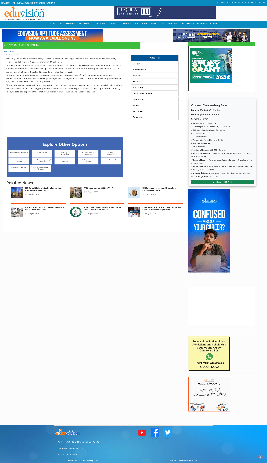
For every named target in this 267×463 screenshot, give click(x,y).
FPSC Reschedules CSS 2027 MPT (98, 188)
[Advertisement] (64, 115)
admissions (113, 23)
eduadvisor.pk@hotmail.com (71, 448)
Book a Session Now (222, 182)
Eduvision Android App (68, 454)
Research (137, 81)
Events (136, 105)
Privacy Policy (92, 461)
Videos (240, 2)
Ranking (127, 23)
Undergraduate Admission (19, 152)
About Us (249, 2)
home (52, 23)
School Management (142, 93)
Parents (136, 75)
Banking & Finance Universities (88, 160)
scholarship (141, 23)
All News (137, 64)
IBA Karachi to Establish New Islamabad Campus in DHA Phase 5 (43, 189)
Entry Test (173, 23)
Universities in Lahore (111, 160)
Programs (84, 23)
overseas (202, 23)
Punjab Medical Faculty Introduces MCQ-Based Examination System (102, 208)
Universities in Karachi (18, 167)
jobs (162, 23)
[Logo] (92, 431)
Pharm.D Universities (19, 160)
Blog (217, 2)
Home (6, 51)
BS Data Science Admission (88, 153)
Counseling (138, 87)
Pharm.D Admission (110, 153)
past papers (188, 23)
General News (139, 70)
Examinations (139, 111)
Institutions (99, 23)
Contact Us (260, 2)
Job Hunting (138, 99)
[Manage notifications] (260, 457)
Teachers (137, 117)
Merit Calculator (228, 2)
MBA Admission (42, 152)
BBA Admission (64, 160)
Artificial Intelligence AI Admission (40, 168)
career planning (67, 23)
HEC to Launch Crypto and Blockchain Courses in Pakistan (159, 189)
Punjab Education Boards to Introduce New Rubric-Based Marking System (161, 208)
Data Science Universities (65, 153)
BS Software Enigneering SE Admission (42, 160)
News (153, 23)
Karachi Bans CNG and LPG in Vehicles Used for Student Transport (44, 208)
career (213, 23)
